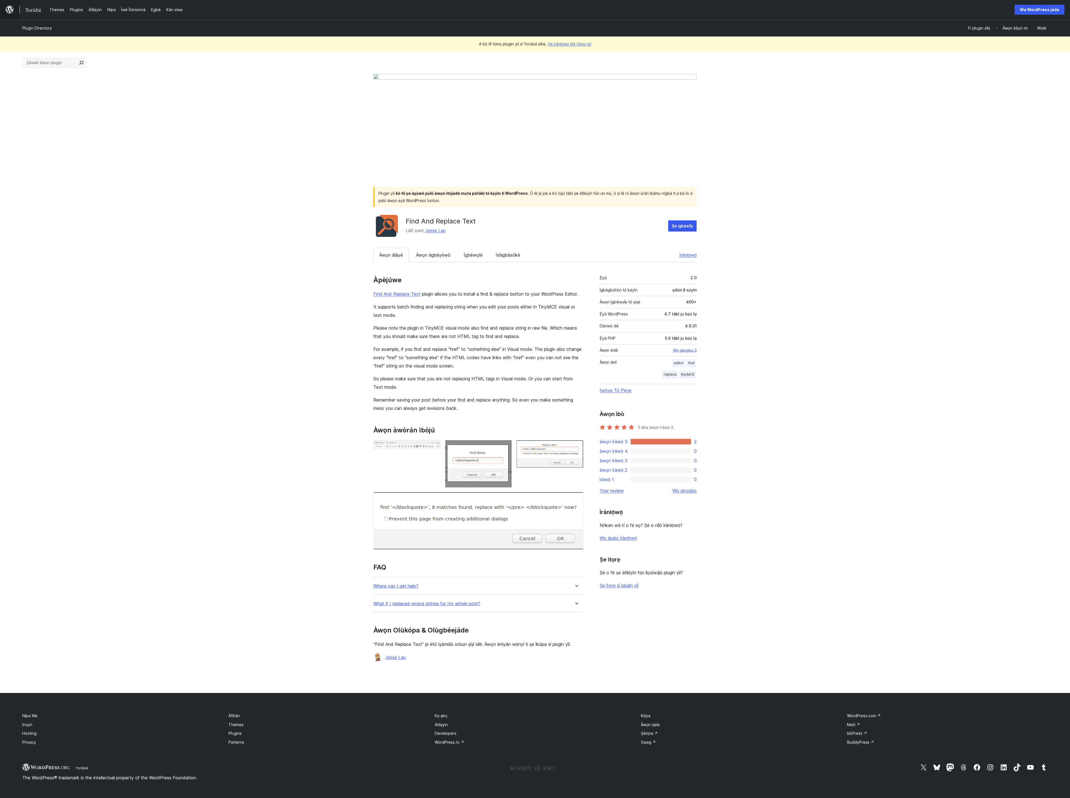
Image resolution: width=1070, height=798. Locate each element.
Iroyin (27, 724)
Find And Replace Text (396, 294)
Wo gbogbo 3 (685, 350)
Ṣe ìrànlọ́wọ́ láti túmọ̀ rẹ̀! (569, 44)
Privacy (29, 742)
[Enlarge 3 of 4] (576, 447)
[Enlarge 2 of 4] (504, 447)
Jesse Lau (435, 230)
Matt (853, 724)
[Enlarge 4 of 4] (576, 499)
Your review (612, 490)
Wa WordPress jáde (1039, 9)
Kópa (645, 715)
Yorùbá (82, 768)
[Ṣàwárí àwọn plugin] (81, 62)
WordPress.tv (449, 742)
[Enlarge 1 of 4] (433, 447)
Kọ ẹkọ (441, 715)
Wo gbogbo (684, 490)
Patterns (236, 742)
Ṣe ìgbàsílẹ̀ (682, 225)
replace (670, 374)
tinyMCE (687, 374)
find (691, 363)
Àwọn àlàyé (391, 255)
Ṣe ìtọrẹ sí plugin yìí (619, 585)
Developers (445, 733)
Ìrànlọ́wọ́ (688, 255)
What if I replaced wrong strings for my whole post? (426, 603)
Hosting (29, 733)
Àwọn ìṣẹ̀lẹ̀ (650, 724)
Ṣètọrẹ (649, 733)
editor (679, 363)
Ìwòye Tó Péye (615, 390)
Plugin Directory (37, 28)
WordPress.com (864, 715)
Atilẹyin (441, 724)
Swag (648, 742)
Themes (236, 724)
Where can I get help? (395, 586)
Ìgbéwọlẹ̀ (473, 255)
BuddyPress (860, 742)
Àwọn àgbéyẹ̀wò (433, 255)
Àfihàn (234, 715)
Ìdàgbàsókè (508, 255)
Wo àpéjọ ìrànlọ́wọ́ (618, 538)
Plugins (235, 733)
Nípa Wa (29, 715)
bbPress (857, 733)
